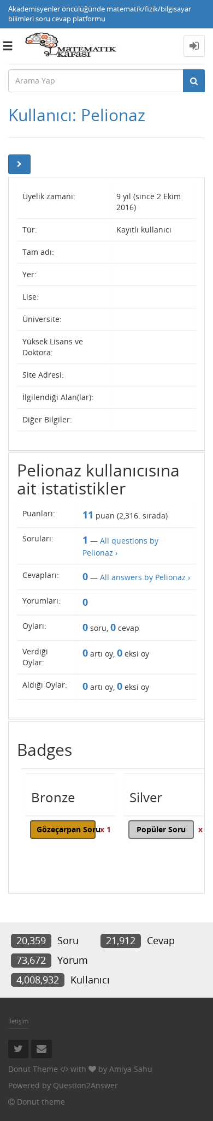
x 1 (105, 829)
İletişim (18, 1021)
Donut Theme (33, 1069)
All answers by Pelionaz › (145, 577)
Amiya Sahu (130, 1069)
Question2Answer (85, 1085)
